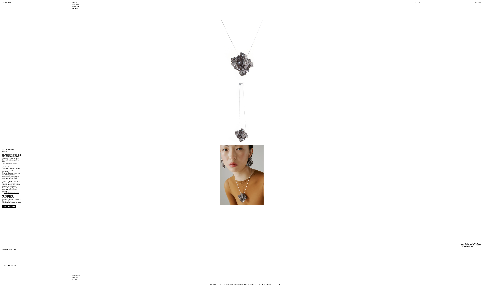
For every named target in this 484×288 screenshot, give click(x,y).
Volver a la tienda (10, 266)
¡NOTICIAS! (75, 6)
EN (419, 2)
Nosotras (76, 4)
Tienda (74, 2)
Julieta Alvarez (7, 2)
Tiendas (75, 278)
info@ (11, 193)
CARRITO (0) (478, 2)
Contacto (76, 276)
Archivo (75, 8)
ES (415, 2)
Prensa (75, 280)
